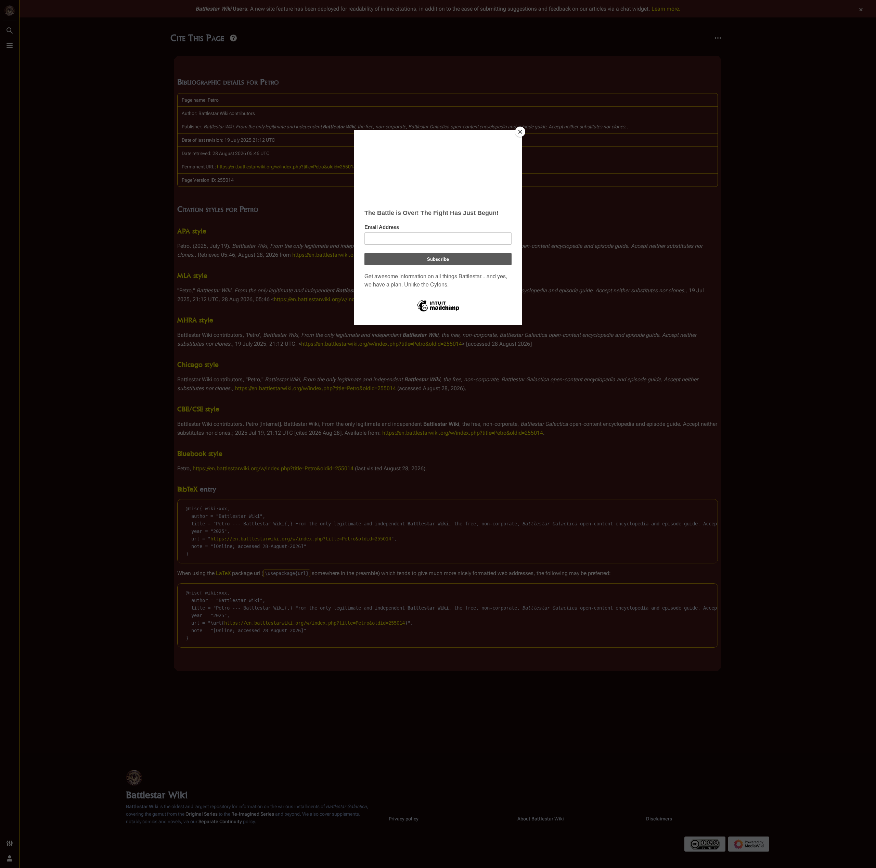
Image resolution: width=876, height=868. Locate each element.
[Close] (520, 132)
